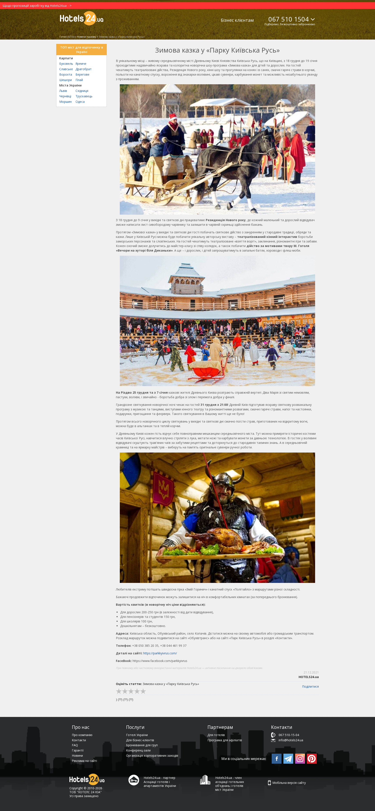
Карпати (66, 58)
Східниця (82, 91)
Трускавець (84, 96)
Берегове (82, 74)
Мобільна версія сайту (289, 783)
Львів (63, 91)
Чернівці (65, 96)
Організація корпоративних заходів (152, 755)
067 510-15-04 (289, 735)
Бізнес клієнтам (237, 20)
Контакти (79, 740)
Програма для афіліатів (224, 740)
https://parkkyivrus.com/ (160, 653)
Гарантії (78, 750)
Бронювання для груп (142, 745)
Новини (77, 755)
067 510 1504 (288, 19)
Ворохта (65, 74)
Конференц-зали (138, 750)
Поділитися (310, 686)
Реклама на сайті (84, 761)
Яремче (81, 63)
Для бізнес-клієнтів (140, 740)
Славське (66, 69)
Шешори (65, 80)
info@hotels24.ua (291, 740)
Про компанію (82, 735)
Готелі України (137, 735)
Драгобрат (84, 69)
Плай (79, 80)
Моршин (65, 102)
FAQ (75, 745)
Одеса (80, 102)
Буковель (66, 63)
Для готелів (216, 735)
